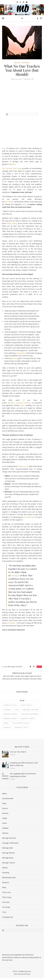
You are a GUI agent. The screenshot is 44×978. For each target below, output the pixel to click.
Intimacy (26, 63)
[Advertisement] (22, 98)
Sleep (4, 887)
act (38, 292)
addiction (10, 403)
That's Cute (6, 892)
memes (6, 723)
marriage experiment (30, 714)
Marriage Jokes (7, 848)
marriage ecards (11, 714)
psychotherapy (28, 517)
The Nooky (6, 907)
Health (4, 818)
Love (17, 709)
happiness (12, 164)
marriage (15, 575)
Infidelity (5, 828)
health (22, 405)
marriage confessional (10, 843)
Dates (4, 803)
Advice (17, 63)
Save (40, 666)
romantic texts (21, 727)
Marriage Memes (8, 853)
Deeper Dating (12, 223)
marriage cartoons (31, 709)
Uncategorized (7, 917)
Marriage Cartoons (9, 838)
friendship (11, 623)
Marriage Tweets (28, 718)
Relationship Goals (9, 877)
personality (9, 202)
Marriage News (7, 858)
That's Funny (6, 897)
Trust (4, 912)
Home (4, 823)
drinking (15, 358)
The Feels (5, 902)
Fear (3, 148)
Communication (10, 705)
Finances (5, 813)
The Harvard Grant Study (12, 168)
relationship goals (21, 723)
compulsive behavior (23, 403)
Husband (7, 709)
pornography (20, 353)
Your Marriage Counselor (13, 666)
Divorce (5, 808)
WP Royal (27, 974)
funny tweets (26, 705)
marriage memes (10, 718)
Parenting (5, 872)
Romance (7, 727)
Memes (5, 867)
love (20, 156)
